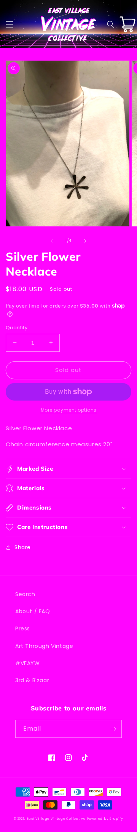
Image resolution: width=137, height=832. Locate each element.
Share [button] (22, 547)
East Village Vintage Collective (56, 818)
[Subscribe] (113, 729)
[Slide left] (51, 240)
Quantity (16, 327)
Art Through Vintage (44, 646)
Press (22, 628)
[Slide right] (85, 240)
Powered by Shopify (105, 818)
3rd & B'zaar (32, 680)
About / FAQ (32, 611)
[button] (9, 24)
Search (25, 594)
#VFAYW (27, 663)
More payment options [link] (69, 410)
